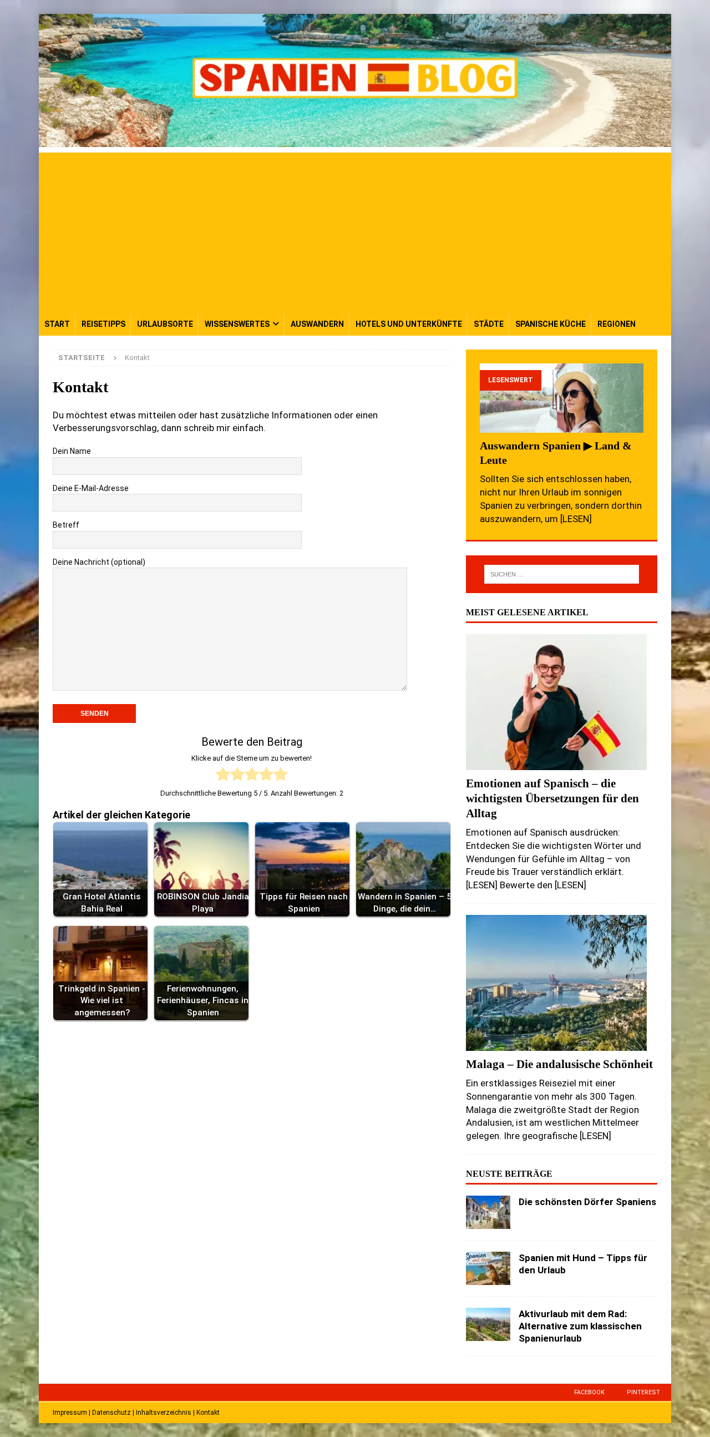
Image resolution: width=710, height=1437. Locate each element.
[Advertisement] (355, 230)
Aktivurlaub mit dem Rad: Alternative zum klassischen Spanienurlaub (580, 1326)
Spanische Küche (550, 324)
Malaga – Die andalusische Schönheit (559, 1063)
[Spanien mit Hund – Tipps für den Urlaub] (488, 1268)
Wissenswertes (237, 324)
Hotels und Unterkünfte (409, 324)
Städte (489, 324)
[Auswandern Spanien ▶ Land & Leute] (561, 398)
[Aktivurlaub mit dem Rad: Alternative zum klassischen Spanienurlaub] (488, 1324)
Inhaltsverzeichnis (163, 1412)
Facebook (589, 1392)
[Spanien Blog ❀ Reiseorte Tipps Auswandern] (355, 140)
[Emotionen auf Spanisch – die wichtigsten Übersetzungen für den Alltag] (561, 702)
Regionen (616, 324)
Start (57, 324)
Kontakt (208, 1412)
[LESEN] (576, 518)
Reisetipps (103, 324)
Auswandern (317, 324)
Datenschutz (111, 1412)
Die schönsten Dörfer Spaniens (587, 1201)
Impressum (70, 1412)
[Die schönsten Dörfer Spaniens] (488, 1212)
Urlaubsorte (165, 324)
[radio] (223, 776)
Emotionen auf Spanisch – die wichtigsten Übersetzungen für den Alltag (552, 798)
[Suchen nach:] (561, 574)
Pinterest (643, 1392)
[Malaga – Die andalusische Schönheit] (561, 983)
